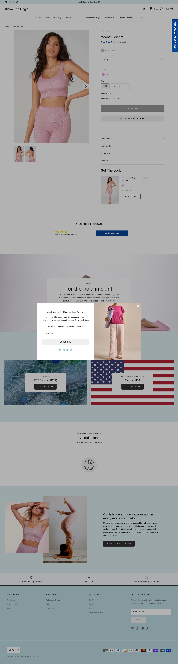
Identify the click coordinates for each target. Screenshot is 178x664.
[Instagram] (64, 350)
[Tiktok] (71, 350)
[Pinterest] (67, 350)
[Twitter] (60, 350)
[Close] (138, 306)
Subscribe (65, 342)
